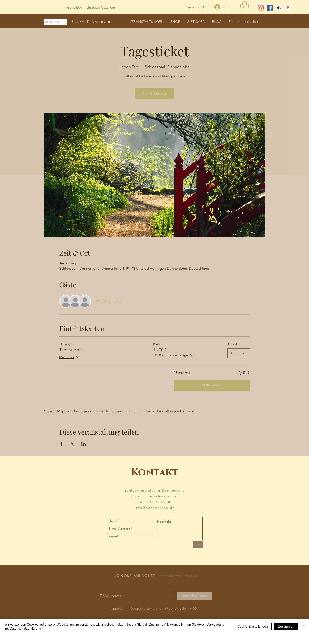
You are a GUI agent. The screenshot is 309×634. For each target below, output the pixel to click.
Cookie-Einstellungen (253, 626)
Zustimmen (286, 626)
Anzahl (232, 344)
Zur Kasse (211, 385)
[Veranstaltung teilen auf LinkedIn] (83, 444)
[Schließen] (303, 626)
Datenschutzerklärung (25, 628)
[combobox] (238, 353)
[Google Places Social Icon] (288, 8)
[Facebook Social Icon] (270, 8)
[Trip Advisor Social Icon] (279, 8)
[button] (244, 6)
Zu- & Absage (154, 93)
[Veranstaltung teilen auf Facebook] (61, 444)
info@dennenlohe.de (155, 507)
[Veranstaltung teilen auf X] (72, 444)
